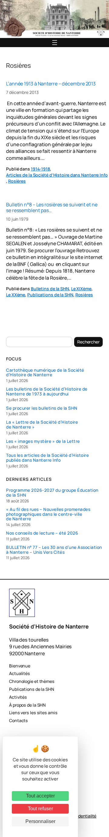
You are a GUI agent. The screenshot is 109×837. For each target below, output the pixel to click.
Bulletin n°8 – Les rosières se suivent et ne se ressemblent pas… (51, 207)
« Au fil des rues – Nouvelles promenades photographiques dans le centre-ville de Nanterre (48, 514)
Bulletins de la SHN (50, 288)
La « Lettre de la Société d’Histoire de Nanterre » (42, 424)
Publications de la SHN (50, 295)
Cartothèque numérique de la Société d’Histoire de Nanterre (45, 372)
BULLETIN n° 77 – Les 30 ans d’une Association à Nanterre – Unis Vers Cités (54, 550)
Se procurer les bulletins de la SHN (42, 408)
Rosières (17, 181)
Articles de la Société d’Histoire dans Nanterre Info (57, 175)
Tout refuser (40, 808)
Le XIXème (81, 288)
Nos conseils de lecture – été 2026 (42, 533)
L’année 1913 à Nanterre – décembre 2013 (51, 83)
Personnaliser (40, 821)
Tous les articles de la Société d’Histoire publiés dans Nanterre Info (47, 458)
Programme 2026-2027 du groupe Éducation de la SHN (52, 493)
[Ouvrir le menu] (55, 42)
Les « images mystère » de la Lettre (43, 441)
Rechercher (88, 342)
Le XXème (15, 295)
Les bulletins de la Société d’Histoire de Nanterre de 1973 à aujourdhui (47, 391)
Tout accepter (40, 795)
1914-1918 (40, 169)
